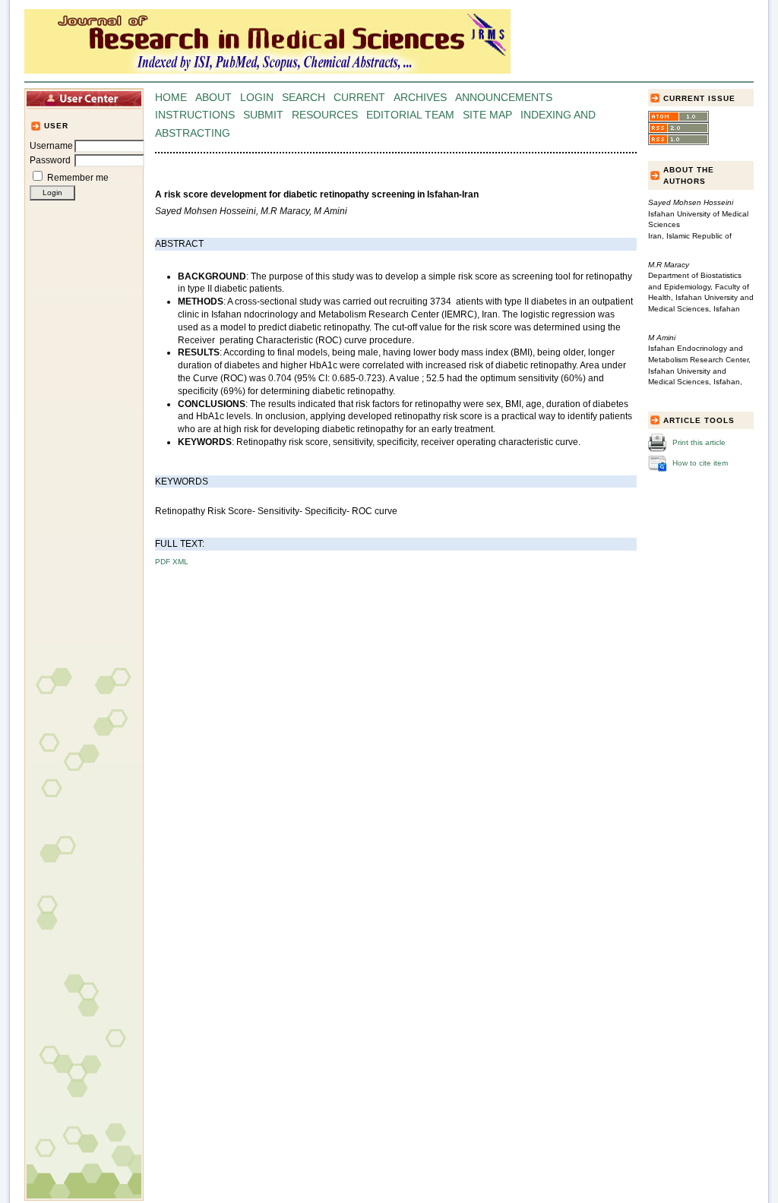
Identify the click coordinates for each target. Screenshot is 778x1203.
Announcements (503, 97)
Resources (325, 115)
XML (180, 561)
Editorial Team (410, 115)
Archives (420, 97)
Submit (263, 115)
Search (303, 97)
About (213, 97)
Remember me (78, 177)
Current (359, 97)
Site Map (487, 115)
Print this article (699, 442)
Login (257, 97)
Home (171, 97)
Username (51, 146)
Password (50, 160)
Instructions (195, 115)
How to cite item (700, 463)
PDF (162, 561)
